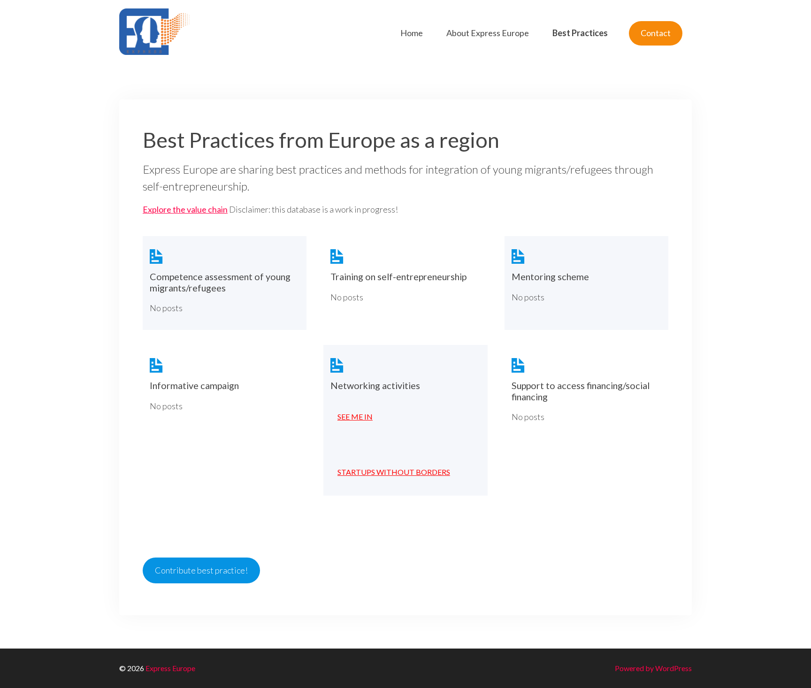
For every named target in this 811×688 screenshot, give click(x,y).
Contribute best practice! (201, 570)
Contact (656, 33)
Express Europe (170, 668)
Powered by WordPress (653, 668)
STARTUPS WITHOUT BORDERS (393, 471)
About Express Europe (487, 33)
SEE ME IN (355, 416)
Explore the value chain (185, 209)
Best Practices (580, 33)
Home (411, 33)
